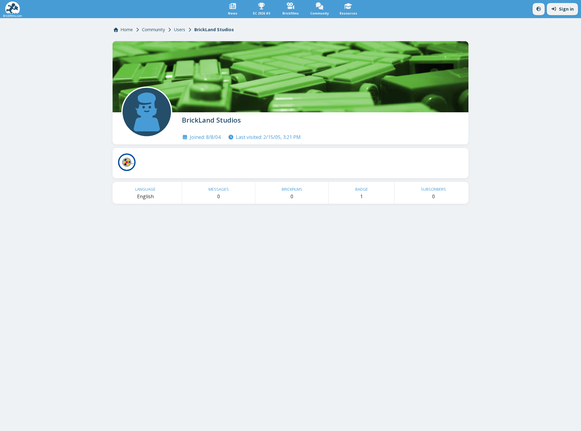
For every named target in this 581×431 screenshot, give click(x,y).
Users (179, 29)
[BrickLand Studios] (145, 111)
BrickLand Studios (211, 120)
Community (153, 29)
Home (126, 29)
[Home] (12, 9)
